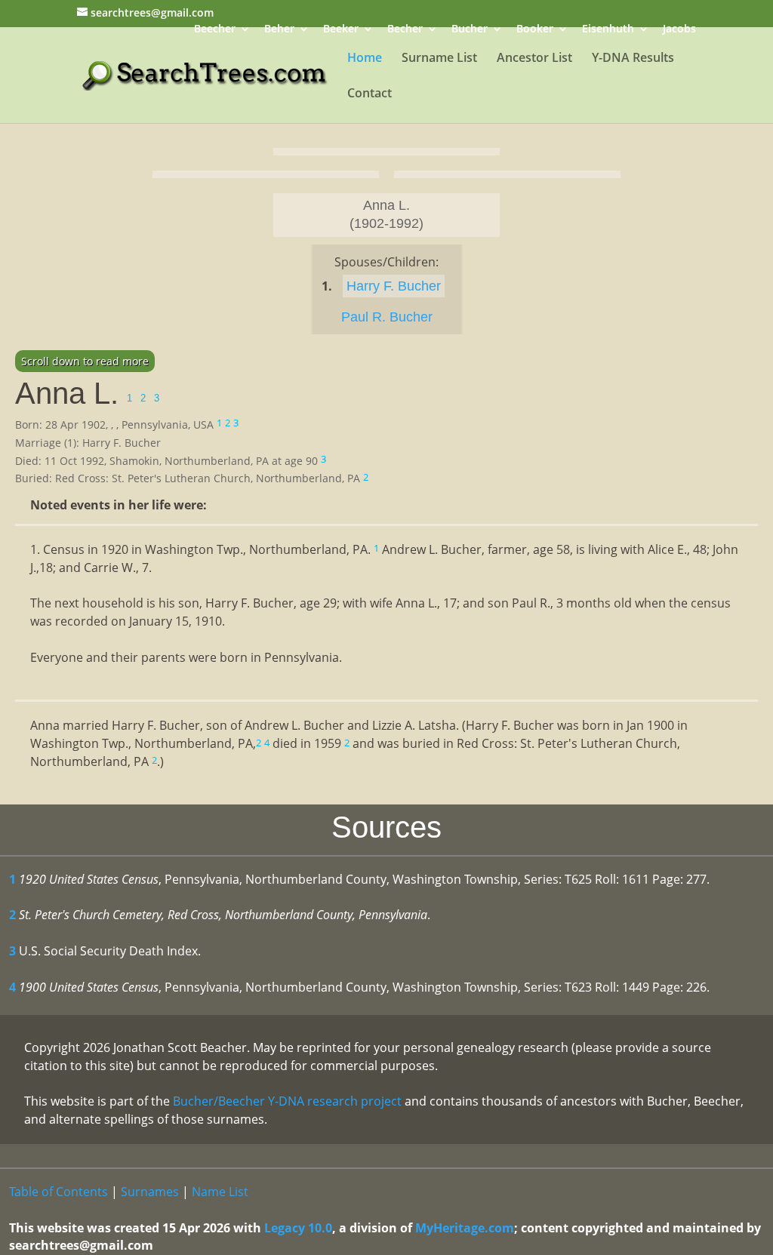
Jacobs (679, 29)
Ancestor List (534, 59)
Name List (220, 1191)
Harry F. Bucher (393, 286)
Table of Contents (58, 1191)
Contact (369, 94)
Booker (534, 29)
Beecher (215, 29)
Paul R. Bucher (387, 317)
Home (364, 59)
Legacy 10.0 (298, 1228)
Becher (405, 29)
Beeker (341, 29)
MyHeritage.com (464, 1228)
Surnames (150, 1191)
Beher (279, 29)
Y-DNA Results (633, 59)
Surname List (439, 59)
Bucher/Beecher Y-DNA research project (287, 1101)
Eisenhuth (608, 29)
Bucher (469, 29)
